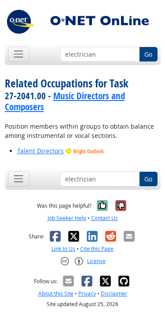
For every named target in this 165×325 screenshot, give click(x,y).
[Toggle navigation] (18, 54)
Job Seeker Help (67, 218)
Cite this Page (97, 249)
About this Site (55, 293)
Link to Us (63, 249)
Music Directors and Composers (65, 101)
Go (148, 54)
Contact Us (104, 218)
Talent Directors (40, 151)
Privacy (87, 293)
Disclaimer (114, 293)
